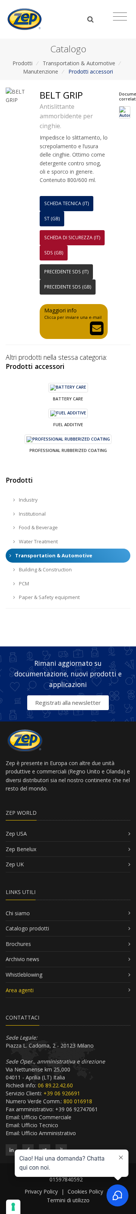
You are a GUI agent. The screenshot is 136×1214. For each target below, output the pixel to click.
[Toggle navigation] (120, 17)
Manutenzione (40, 71)
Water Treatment (38, 541)
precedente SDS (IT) (66, 271)
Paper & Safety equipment (49, 597)
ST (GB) (52, 218)
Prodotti (22, 63)
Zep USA (16, 833)
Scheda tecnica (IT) (66, 203)
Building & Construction (45, 569)
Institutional (32, 513)
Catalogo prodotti (27, 928)
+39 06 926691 (61, 1093)
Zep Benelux (21, 849)
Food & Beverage (38, 527)
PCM (23, 583)
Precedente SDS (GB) (67, 287)
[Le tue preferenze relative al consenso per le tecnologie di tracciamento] (13, 1207)
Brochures (18, 943)
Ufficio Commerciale (46, 1117)
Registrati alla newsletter (68, 702)
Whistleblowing (24, 974)
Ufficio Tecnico (40, 1125)
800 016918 (77, 1101)
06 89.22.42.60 (55, 1085)
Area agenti (20, 990)
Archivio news (22, 959)
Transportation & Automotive (79, 63)
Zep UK (15, 864)
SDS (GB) (53, 252)
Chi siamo (18, 913)
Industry (28, 499)
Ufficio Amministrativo (49, 1133)
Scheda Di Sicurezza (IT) (72, 237)
